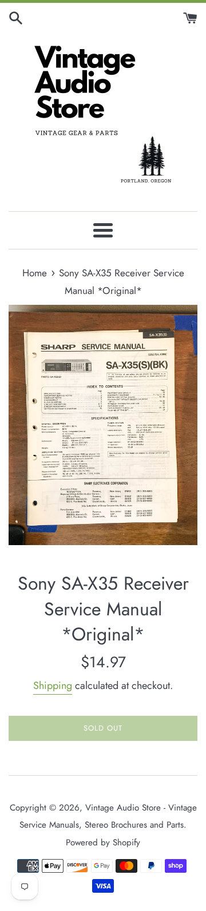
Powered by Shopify (103, 842)
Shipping (52, 685)
